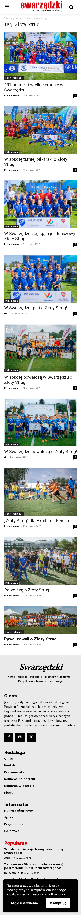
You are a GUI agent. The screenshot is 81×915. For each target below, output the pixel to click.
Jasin (7, 858)
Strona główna (12, 18)
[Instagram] (20, 737)
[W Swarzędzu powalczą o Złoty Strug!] (40, 422)
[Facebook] (8, 737)
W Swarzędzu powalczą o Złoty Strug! (40, 451)
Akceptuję (58, 903)
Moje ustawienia (24, 903)
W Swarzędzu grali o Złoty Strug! (35, 307)
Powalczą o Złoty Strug (26, 590)
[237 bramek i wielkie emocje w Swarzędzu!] (40, 56)
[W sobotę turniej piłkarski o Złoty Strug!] (40, 130)
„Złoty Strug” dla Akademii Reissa (36, 520)
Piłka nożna (11, 152)
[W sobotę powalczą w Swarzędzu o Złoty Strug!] (40, 348)
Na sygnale (11, 873)
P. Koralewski (12, 95)
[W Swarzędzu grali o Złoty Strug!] (40, 279)
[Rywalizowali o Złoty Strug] (40, 620)
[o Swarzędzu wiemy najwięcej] (41, 6)
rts (5, 313)
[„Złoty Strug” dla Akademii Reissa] (40, 492)
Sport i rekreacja (14, 77)
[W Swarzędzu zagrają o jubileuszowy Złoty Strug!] (40, 204)
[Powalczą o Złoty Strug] (40, 561)
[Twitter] (31, 737)
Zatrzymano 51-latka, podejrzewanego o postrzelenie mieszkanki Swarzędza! (36, 866)
